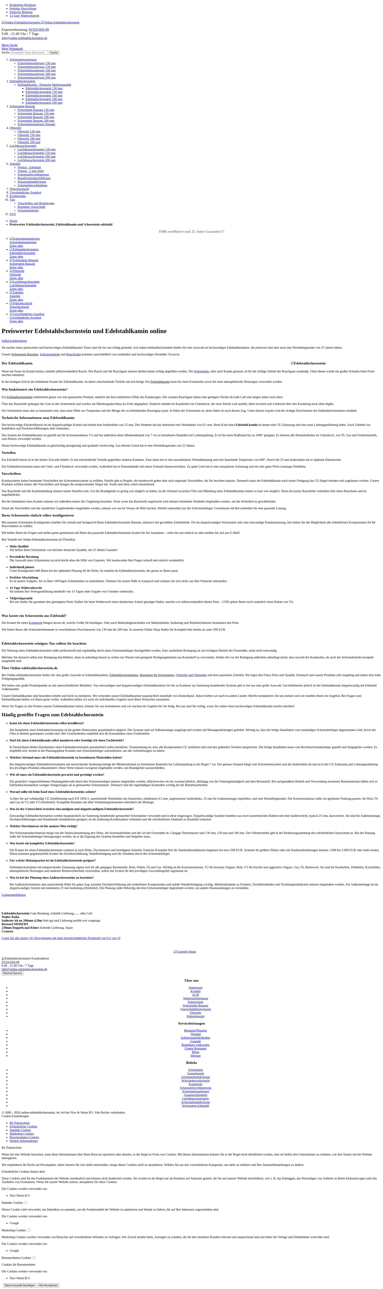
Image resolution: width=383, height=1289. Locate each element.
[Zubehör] (17, 292)
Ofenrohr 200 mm (29, 142)
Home (13, 221)
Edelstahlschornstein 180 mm (44, 99)
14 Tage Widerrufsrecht (24, 15)
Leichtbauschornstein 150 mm (36, 153)
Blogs (195, 1052)
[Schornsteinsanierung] (25, 238)
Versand (196, 1034)
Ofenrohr (15, 128)
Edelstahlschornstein (22, 81)
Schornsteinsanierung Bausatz (36, 124)
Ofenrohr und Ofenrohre (191, 675)
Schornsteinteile (50, 354)
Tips (12, 199)
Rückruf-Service (12, 973)
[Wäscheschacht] (21, 303)
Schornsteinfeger (28, 210)
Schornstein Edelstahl (195, 1105)
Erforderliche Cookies (23, 1126)
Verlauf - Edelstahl (29, 167)
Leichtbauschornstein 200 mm (36, 160)
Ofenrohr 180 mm (29, 138)
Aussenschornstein (195, 1095)
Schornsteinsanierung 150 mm (37, 66)
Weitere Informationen (24, 1141)
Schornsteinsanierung (23, 59)
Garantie (195, 1041)
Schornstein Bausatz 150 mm (36, 113)
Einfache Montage (21, 12)
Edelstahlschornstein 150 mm (44, 92)
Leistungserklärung (14, 894)
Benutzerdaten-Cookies (24, 1137)
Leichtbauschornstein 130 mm (36, 149)
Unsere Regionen (195, 1048)
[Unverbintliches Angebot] (27, 314)
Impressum (195, 987)
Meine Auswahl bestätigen (20, 1285)
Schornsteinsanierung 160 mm (37, 70)
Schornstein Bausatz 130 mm (36, 110)
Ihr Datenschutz (20, 1123)
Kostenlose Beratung (23, 5)
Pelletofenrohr (195, 1016)
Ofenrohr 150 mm (29, 135)
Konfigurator (18, 196)
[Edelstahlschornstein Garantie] (191, 952)
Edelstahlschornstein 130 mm (44, 88)
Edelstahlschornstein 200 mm (44, 102)
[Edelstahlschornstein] (24, 249)
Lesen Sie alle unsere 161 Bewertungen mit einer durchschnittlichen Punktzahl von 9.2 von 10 (61, 938)
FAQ (13, 214)
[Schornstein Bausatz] (24, 260)
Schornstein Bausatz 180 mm (36, 117)
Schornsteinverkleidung (32, 185)
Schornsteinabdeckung (32, 181)
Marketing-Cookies (22, 1133)
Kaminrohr (35, 622)
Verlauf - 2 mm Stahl (31, 171)
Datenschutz (195, 1002)
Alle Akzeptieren (48, 1285)
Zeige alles (16, 245)
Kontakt (196, 991)
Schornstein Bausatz (22, 106)
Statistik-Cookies (20, 1130)
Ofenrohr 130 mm (29, 131)
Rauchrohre (73, 354)
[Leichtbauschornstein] (24, 281)
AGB (195, 994)
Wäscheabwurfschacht (195, 1080)
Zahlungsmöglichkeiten (195, 1037)
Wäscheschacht (19, 189)
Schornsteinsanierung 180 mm (37, 74)
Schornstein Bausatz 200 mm (36, 120)
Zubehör (15, 163)
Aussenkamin (195, 1073)
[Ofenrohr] (17, 271)
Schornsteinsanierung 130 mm (37, 63)
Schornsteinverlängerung (33, 174)
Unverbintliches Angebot (25, 192)
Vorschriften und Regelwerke (36, 203)
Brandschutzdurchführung (34, 178)
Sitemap (196, 1055)
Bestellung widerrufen (195, 1045)
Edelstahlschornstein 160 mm (44, 95)
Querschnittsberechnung (195, 1009)
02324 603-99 (10, 962)
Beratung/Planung (195, 1030)
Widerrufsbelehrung (195, 998)
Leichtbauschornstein (23, 145)
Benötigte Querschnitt (31, 207)
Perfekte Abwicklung (23, 8)
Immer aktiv (37, 1171)
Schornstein (201, 371)
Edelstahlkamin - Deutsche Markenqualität (44, 84)
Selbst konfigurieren (14, 340)
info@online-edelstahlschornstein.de (24, 38)
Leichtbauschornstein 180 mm (36, 156)
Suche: (6, 52)
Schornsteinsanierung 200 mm (37, 77)
